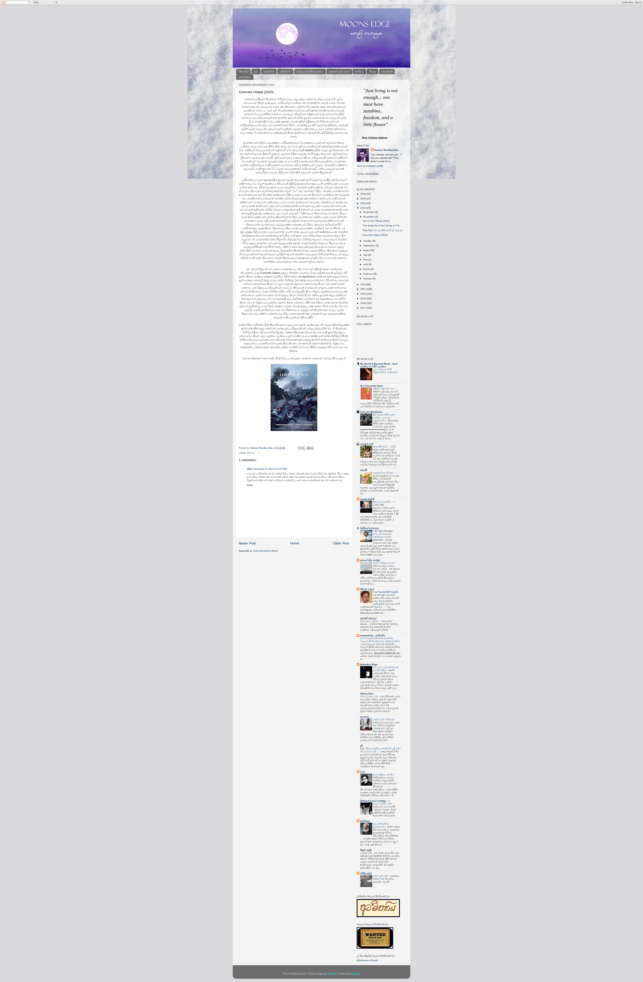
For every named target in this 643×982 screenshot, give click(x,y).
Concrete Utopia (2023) (375, 235)
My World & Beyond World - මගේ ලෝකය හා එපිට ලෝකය (379, 365)
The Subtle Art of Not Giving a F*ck (381, 225)
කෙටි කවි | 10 (380, 876)
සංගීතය (359, 71)
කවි (256, 71)
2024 (363, 203)
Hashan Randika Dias (386, 150)
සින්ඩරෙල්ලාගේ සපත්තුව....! (374, 801)
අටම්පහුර (365, 821)
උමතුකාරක (366, 853)
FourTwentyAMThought (386, 592)
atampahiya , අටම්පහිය (372, 635)
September (369, 245)
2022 (363, 284)
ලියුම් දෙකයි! (380, 803)
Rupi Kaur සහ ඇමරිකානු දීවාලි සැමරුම (383, 230)
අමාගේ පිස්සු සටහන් (384, 563)
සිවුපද (372, 71)
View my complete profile (370, 166)
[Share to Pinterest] (312, 448)
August (367, 250)
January (367, 278)
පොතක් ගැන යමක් (339, 71)
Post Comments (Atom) (265, 550)
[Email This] (299, 448)
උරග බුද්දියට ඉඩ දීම (383, 774)
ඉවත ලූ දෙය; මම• (369, 696)
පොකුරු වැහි (366, 444)
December (369, 212)
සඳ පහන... (365, 716)
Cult (362, 772)
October (367, 240)
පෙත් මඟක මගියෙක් (384, 719)
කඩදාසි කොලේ (368, 618)
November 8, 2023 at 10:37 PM (270, 469)
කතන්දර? (387, 71)
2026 (363, 194)
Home (294, 543)
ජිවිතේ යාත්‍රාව (367, 589)
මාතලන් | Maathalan (371, 412)
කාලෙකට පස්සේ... (370, 621)
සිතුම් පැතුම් (366, 850)
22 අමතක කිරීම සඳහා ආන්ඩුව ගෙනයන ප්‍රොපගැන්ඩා (384, 417)
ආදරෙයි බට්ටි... (381, 446)
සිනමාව (243, 71)
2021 (363, 289)
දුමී (361, 745)
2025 (363, 198)
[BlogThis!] (302, 448)
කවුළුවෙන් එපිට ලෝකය (310, 71)
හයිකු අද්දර (366, 873)
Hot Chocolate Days (371, 385)
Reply (250, 485)
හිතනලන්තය (367, 693)
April (366, 264)
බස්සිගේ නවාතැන (369, 528)
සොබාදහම (245, 77)
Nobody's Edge (369, 664)
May (365, 259)
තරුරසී (363, 470)
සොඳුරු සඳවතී (367, 499)
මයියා (250, 469)
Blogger (356, 973)
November (369, 216)
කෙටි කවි (269, 71)
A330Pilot (332, 973)
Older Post (341, 543)
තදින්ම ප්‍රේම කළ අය (384, 388)
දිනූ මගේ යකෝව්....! (384, 502)
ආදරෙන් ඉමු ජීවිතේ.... (384, 473)
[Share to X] (305, 448)
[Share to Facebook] (308, 448)
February (368, 273)
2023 (363, 208)
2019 (363, 298)
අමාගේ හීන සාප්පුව (370, 560)
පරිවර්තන (285, 71)
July (365, 255)
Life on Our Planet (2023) (376, 221)
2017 (363, 307)
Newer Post (247, 543)
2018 (363, 303)
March (367, 269)
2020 (363, 293)
